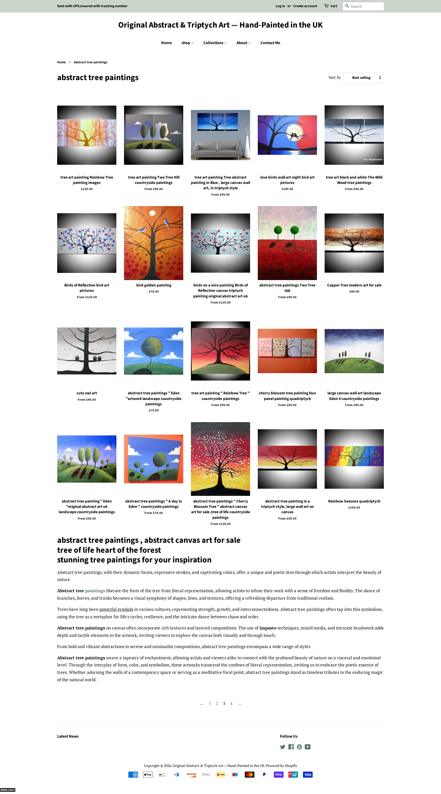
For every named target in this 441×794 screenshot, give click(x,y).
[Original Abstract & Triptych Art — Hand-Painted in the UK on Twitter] (283, 747)
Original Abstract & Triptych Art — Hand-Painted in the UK (220, 25)
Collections (213, 43)
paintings (95, 591)
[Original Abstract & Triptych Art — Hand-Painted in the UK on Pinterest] (299, 747)
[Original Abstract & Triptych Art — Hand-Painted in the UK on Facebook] (291, 747)
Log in (280, 6)
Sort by (335, 77)
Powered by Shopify (281, 765)
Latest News (68, 736)
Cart (333, 6)
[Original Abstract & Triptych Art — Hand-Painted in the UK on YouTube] (308, 747)
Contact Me (270, 43)
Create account (305, 6)
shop (186, 43)
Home (166, 43)
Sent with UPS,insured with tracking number (92, 6)
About (242, 43)
